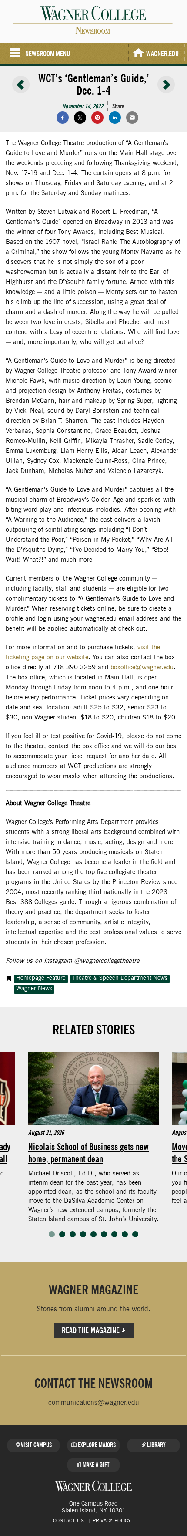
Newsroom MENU (47, 53)
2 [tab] (62, 1234)
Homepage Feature (41, 978)
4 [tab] (83, 1234)
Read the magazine (91, 1330)
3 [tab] (73, 1234)
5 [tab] (93, 1234)
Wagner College (93, 1486)
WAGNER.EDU (162, 53)
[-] (21, 84)
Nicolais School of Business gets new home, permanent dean (88, 1152)
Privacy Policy (112, 1520)
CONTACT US (68, 1520)
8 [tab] (125, 1234)
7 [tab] (114, 1234)
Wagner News (34, 989)
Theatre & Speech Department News (119, 978)
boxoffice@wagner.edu (142, 667)
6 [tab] (104, 1234)
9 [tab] (135, 1234)
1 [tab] (52, 1234)
